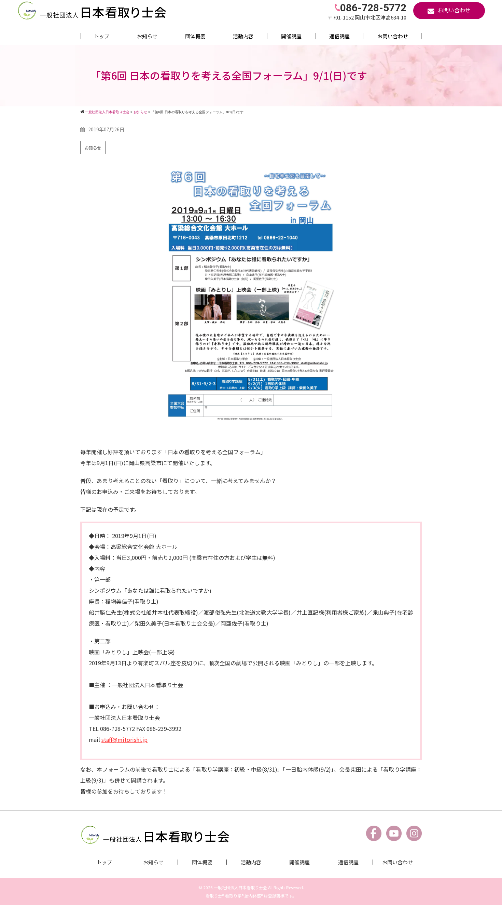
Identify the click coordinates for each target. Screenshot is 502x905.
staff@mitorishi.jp (124, 739)
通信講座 (339, 36)
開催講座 (291, 36)
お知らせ (147, 36)
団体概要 (195, 36)
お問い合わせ (392, 36)
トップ (101, 36)
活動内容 (243, 36)
